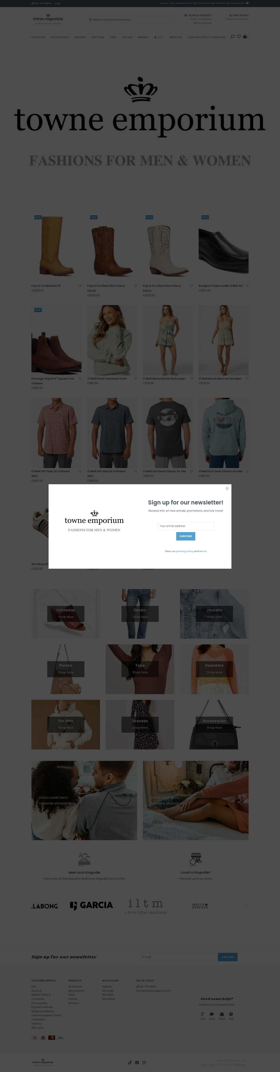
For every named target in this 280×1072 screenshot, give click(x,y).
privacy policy (184, 551)
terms (203, 551)
